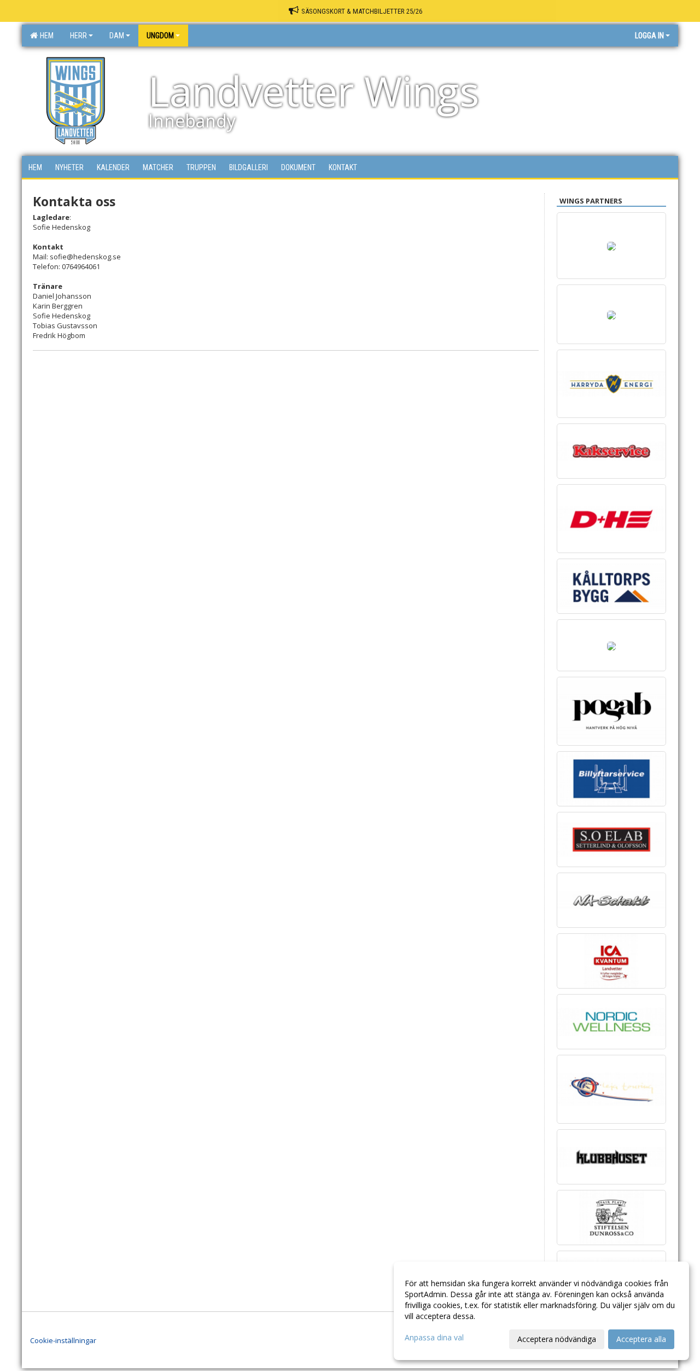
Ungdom (160, 35)
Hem (45, 35)
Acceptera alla (641, 1339)
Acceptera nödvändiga (556, 1339)
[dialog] (541, 1311)
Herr (78, 35)
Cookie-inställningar (63, 1340)
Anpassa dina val (434, 1338)
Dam (116, 35)
